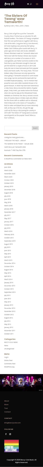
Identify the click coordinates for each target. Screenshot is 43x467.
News (27, 26)
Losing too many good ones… (14, 137)
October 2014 (9, 266)
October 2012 (9, 315)
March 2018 (8, 206)
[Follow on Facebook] (6, 434)
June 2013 (7, 299)
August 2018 (8, 193)
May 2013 (7, 302)
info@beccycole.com (12, 423)
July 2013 (7, 295)
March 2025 (8, 177)
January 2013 (8, 305)
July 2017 (7, 215)
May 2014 (7, 273)
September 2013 (9, 292)
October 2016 (9, 225)
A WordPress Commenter (13, 159)
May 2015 (7, 254)
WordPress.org (9, 367)
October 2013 (9, 289)
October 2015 (9, 238)
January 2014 (8, 282)
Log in (6, 357)
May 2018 (7, 202)
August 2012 (8, 318)
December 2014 (9, 263)
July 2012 (7, 321)
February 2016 (9, 234)
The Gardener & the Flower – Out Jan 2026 (18, 144)
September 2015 (9, 241)
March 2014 (8, 279)
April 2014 (7, 276)
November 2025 (9, 174)
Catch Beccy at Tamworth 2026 (15, 147)
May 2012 (7, 324)
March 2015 (8, 260)
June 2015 (7, 250)
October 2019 (9, 183)
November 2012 (9, 311)
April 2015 (7, 257)
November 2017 (9, 212)
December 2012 (9, 308)
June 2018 (7, 199)
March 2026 (8, 170)
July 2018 (7, 196)
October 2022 (9, 180)
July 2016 (7, 228)
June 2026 (7, 167)
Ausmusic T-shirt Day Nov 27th (14, 150)
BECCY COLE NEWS (11, 342)
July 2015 (7, 247)
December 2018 (9, 190)
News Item (28, 159)
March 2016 (8, 231)
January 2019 (8, 186)
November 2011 (9, 331)
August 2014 (8, 270)
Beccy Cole (10, 26)
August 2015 (8, 244)
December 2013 (9, 286)
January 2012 (8, 327)
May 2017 (7, 218)
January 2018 (8, 209)
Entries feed (8, 360)
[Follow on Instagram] (10, 434)
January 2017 (8, 222)
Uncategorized (9, 349)
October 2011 (9, 334)
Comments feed (9, 364)
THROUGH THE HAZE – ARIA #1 (15, 140)
